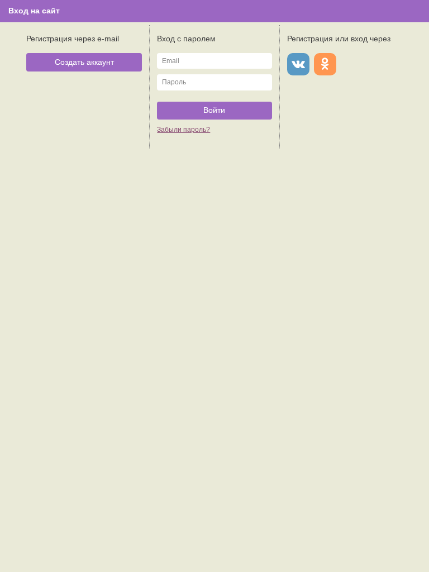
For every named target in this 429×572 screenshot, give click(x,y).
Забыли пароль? (183, 130)
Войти (214, 110)
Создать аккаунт (84, 62)
